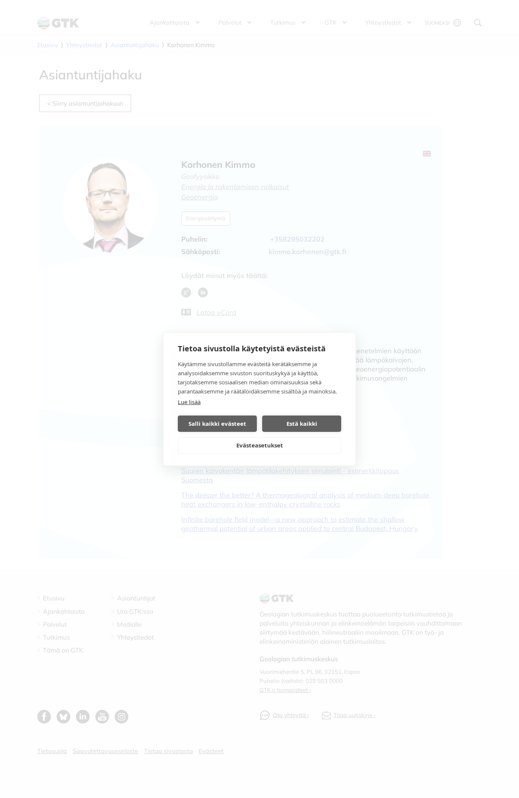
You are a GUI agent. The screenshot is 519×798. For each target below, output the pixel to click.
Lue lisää (189, 402)
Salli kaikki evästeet (217, 423)
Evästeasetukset (259, 445)
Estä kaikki (301, 423)
